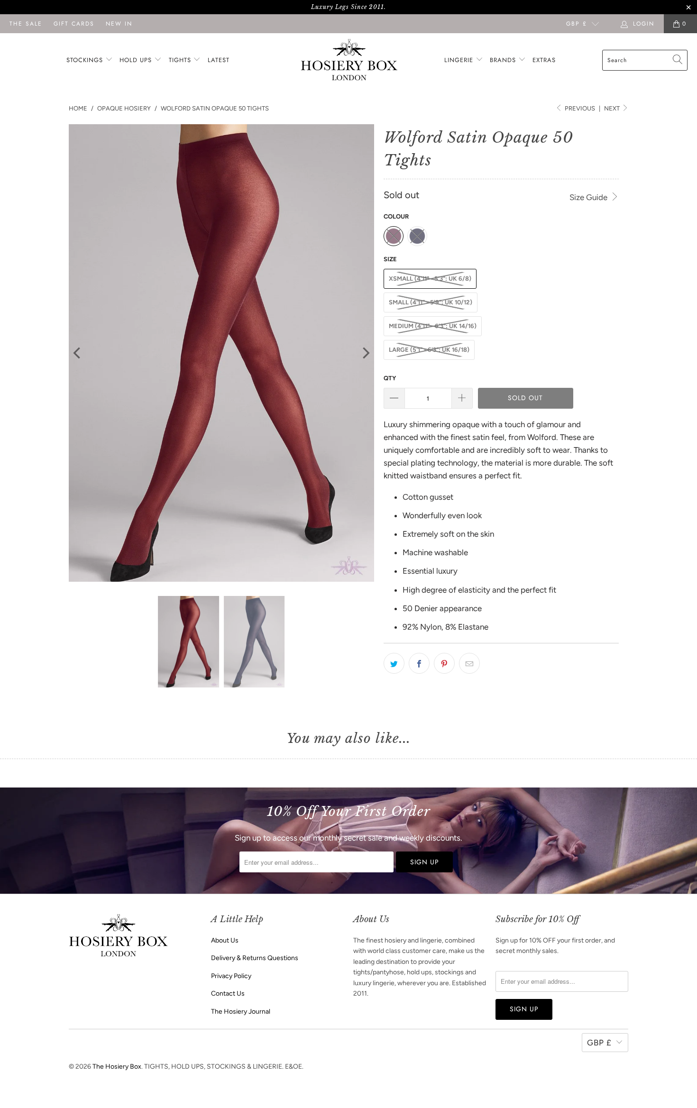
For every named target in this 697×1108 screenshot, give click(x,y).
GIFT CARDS (74, 23)
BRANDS (503, 59)
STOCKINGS (85, 59)
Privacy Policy (231, 976)
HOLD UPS (136, 59)
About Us (224, 940)
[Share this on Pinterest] (444, 663)
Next (612, 108)
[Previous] (77, 353)
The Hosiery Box (116, 1066)
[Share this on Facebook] (419, 663)
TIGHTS (181, 59)
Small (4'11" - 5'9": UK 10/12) (430, 302)
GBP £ (576, 23)
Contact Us (228, 993)
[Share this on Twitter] (394, 663)
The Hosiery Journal (240, 1011)
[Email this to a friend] (469, 663)
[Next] (365, 353)
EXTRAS (544, 59)
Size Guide (589, 197)
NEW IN (119, 23)
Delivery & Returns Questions (254, 958)
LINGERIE (460, 59)
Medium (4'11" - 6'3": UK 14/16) (433, 326)
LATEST (218, 59)
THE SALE (25, 23)
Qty (390, 378)
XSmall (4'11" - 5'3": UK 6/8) (430, 278)
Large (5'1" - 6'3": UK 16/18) (429, 349)
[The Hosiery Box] (349, 60)
